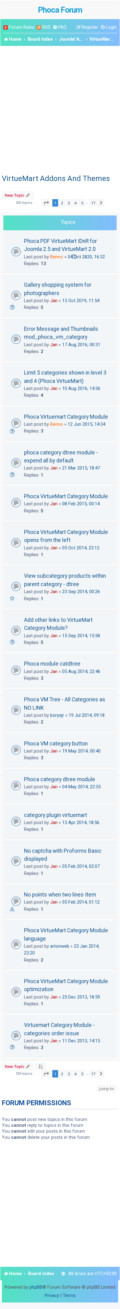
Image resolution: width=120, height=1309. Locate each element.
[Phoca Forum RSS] (39, 27)
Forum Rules (21, 27)
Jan (54, 300)
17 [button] (93, 203)
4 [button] (75, 203)
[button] (46, 203)
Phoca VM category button (56, 744)
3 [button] (69, 203)
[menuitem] (59, 27)
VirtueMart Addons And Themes (56, 178)
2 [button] (62, 203)
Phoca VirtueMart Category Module (66, 496)
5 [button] (82, 203)
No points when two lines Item (60, 895)
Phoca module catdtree (52, 664)
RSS (46, 27)
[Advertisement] (60, 109)
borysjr (57, 715)
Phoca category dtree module (59, 779)
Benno (56, 257)
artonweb (59, 946)
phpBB (36, 1287)
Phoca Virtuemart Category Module (66, 417)
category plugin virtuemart (55, 815)
